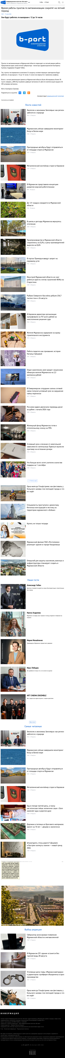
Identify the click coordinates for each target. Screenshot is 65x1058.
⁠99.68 (46, 2)
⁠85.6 (41, 2)
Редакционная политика (23, 1029)
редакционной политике (55, 96)
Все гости (32, 722)
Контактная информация (10, 1029)
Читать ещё (33, 480)
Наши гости (33, 580)
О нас (2, 1029)
